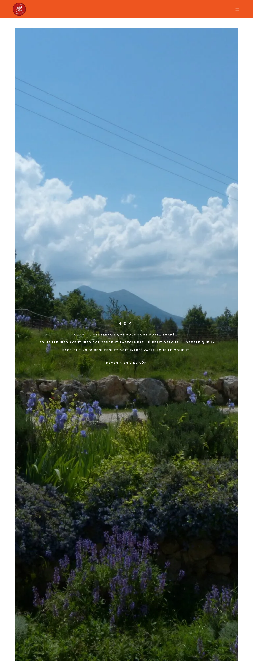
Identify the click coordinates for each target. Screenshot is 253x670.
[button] (237, 9)
